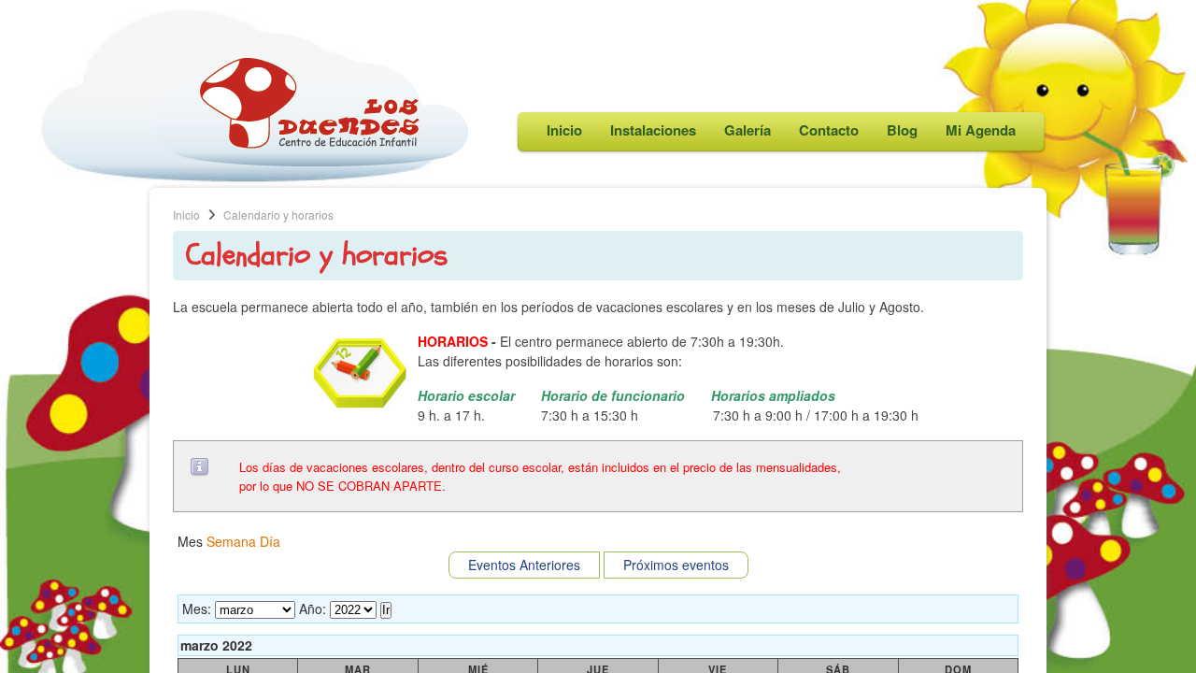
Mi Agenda (981, 130)
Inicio (564, 130)
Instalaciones (653, 130)
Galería (747, 130)
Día (270, 541)
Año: (312, 608)
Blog (902, 130)
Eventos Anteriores (524, 564)
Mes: (196, 608)
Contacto (829, 130)
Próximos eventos (676, 564)
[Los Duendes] (311, 160)
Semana (231, 541)
